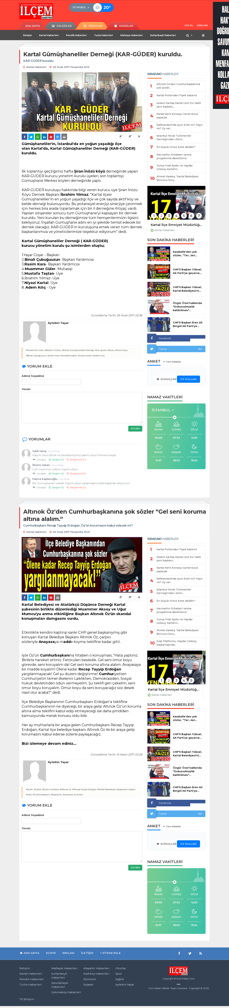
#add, (29, 794)
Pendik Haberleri (76, 35)
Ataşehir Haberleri (96, 968)
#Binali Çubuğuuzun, (36, 355)
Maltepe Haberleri (131, 35)
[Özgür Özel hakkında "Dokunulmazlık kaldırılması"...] (158, 307)
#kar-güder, (101, 350)
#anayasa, (68, 794)
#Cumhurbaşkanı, (41, 794)
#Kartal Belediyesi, (106, 789)
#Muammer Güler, (35, 350)
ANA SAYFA (32, 26)
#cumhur (78, 794)
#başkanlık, (56, 794)
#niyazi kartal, (85, 355)
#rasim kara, (53, 355)
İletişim (27, 35)
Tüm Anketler (173, 361)
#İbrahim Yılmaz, (53, 350)
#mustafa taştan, (68, 355)
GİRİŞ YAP (202, 25)
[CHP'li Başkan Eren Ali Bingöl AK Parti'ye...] (158, 324)
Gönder (135, 428)
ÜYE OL (189, 25)
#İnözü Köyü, (121, 350)
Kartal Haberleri (49, 35)
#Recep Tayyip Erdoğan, (84, 789)
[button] (82, 7)
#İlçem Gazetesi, (50, 789)
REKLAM (68, 953)
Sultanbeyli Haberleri (163, 35)
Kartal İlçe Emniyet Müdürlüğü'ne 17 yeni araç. (176, 225)
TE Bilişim (26, 999)
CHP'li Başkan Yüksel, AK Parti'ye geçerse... (187, 271)
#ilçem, (29, 789)
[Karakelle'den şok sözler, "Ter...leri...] (158, 253)
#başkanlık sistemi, (126, 789)
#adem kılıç (99, 355)
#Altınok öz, (66, 789)
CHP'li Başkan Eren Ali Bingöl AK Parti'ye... (187, 324)
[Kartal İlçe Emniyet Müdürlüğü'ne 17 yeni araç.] (176, 205)
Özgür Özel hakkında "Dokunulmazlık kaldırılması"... (187, 306)
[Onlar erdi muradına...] (176, 670)
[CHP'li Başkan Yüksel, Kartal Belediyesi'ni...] (158, 289)
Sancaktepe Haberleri (59, 984)
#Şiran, (111, 350)
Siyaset (88, 984)
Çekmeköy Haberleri (66, 992)
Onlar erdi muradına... (169, 690)
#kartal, (38, 789)
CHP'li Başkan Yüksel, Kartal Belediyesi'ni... (187, 289)
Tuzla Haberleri (103, 35)
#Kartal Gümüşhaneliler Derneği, (78, 350)
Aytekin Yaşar (124, 984)
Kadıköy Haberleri (96, 973)
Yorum (26, 389)
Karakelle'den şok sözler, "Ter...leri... (185, 253)
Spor (118, 973)
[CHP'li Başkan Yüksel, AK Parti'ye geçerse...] (158, 271)
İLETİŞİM (87, 953)
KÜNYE (51, 953)
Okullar (120, 968)
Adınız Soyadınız (33, 376)
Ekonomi (89, 979)
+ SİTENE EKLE (110, 953)
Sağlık (119, 979)
